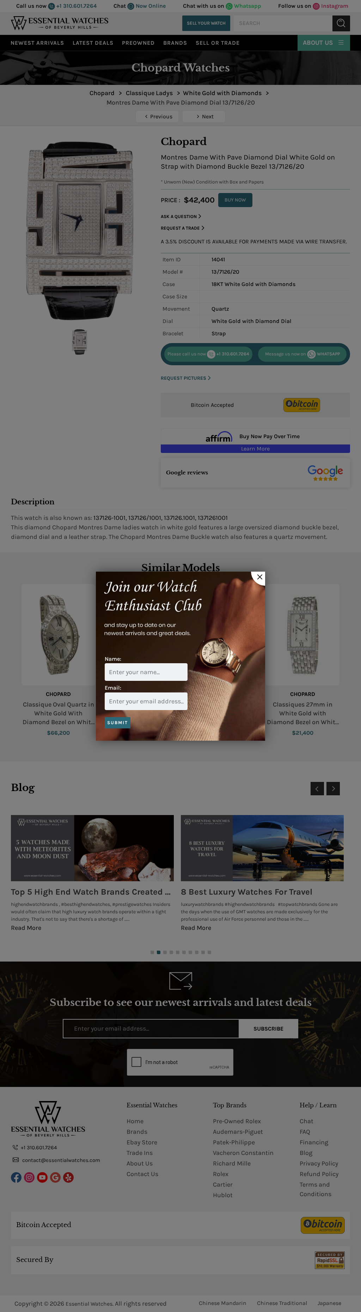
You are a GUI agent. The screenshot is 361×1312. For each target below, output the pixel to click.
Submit (117, 722)
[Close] (258, 579)
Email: (113, 687)
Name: (113, 658)
